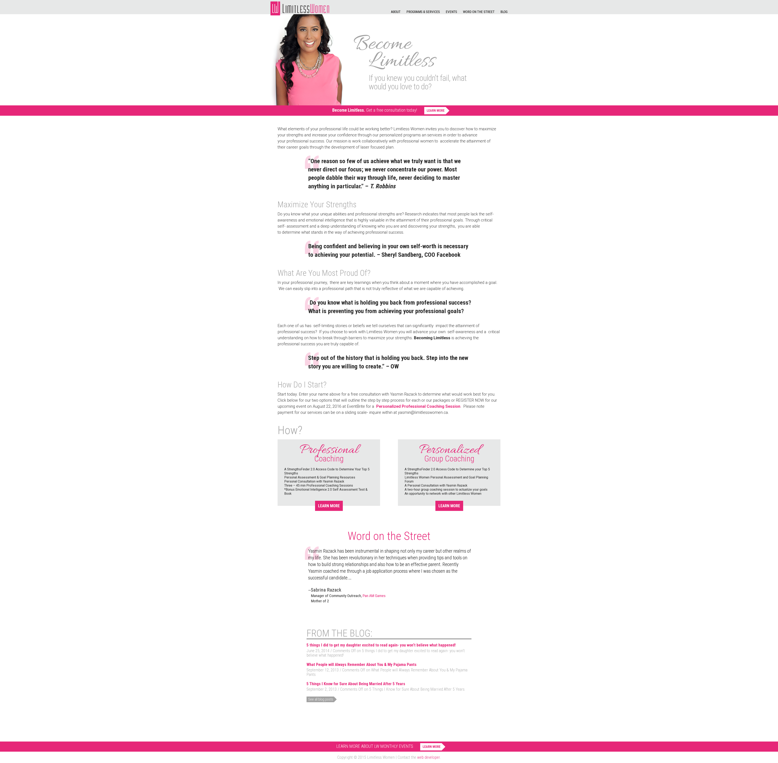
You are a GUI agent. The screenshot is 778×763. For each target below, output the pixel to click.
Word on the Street (479, 12)
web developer (428, 757)
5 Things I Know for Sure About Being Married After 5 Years (356, 683)
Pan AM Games (374, 595)
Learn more (329, 505)
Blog (504, 12)
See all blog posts (320, 699)
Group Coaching (449, 455)
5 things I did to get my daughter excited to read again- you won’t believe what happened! (381, 645)
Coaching (328, 455)
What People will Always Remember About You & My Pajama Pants (362, 664)
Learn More (436, 110)
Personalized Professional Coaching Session (418, 406)
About (396, 12)
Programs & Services (423, 12)
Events (451, 12)
